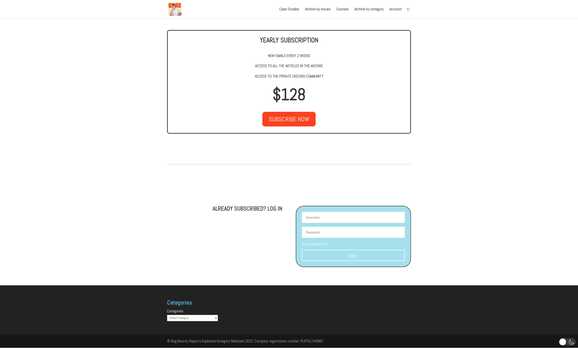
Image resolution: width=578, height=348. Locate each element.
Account (395, 9)
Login (353, 255)
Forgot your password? (314, 243)
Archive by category (369, 9)
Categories (175, 311)
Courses (342, 9)
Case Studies (289, 9)
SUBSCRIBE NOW (289, 119)
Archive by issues (318, 9)
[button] (567, 342)
